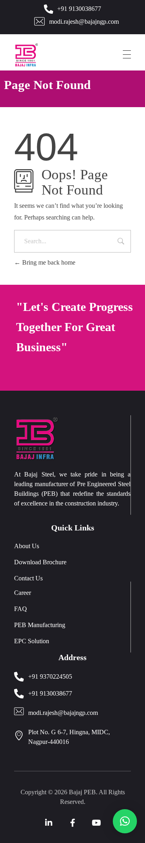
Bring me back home (48, 262)
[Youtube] (96, 823)
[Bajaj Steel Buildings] (37, 55)
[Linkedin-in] (49, 823)
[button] (125, 821)
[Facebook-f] (72, 823)
